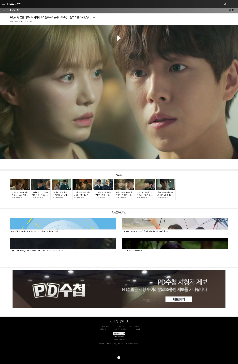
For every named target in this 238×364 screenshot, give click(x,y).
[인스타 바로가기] (121, 321)
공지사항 (121, 327)
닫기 (118, 357)
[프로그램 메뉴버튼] (235, 10)
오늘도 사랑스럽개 (13, 10)
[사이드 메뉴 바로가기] (3, 4)
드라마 (17, 4)
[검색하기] (225, 4)
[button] (119, 92)
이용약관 (103, 329)
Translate (121, 340)
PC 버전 (138, 329)
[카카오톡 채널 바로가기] (127, 321)
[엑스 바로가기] (110, 321)
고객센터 (136, 327)
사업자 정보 (105, 327)
